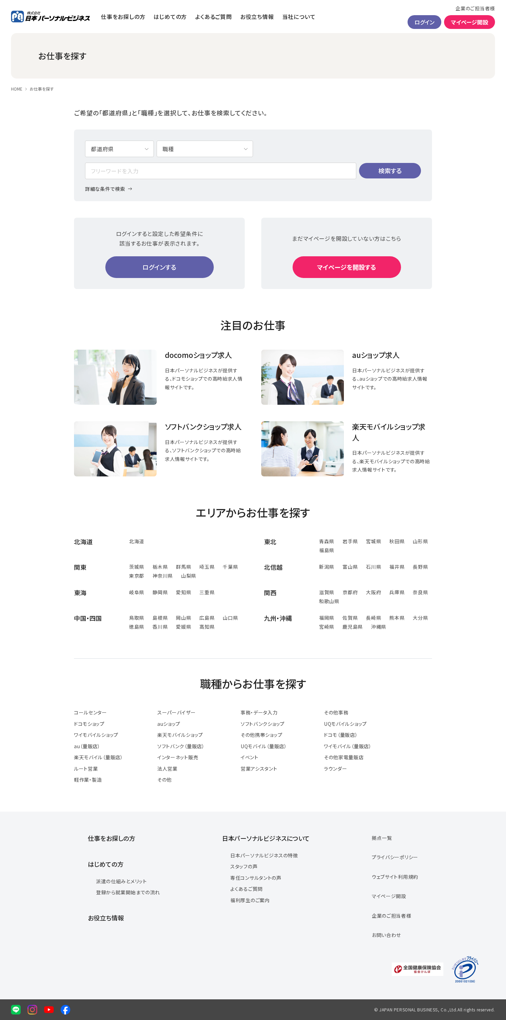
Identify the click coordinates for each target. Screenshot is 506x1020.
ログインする (159, 266)
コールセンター (90, 712)
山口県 (230, 617)
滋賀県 (326, 592)
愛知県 (183, 592)
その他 (164, 779)
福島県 (326, 550)
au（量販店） (87, 746)
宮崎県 (326, 626)
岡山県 (183, 617)
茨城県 (136, 566)
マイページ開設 (469, 22)
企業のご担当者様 (475, 8)
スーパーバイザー (176, 712)
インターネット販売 (177, 757)
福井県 (396, 566)
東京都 (136, 575)
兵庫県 (396, 592)
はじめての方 (170, 16)
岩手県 (350, 541)
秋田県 (396, 541)
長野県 (420, 566)
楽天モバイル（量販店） (98, 757)
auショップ (168, 723)
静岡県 (160, 592)
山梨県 (188, 575)
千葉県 (230, 566)
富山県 (350, 566)
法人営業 (167, 768)
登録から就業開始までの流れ (128, 892)
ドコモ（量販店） (341, 734)
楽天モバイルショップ (180, 734)
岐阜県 (136, 592)
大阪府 (373, 592)
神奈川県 (162, 575)
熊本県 (396, 617)
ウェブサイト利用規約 (395, 876)
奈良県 (420, 592)
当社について (299, 16)
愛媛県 (183, 626)
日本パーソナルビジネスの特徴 (264, 855)
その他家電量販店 (344, 757)
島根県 (160, 617)
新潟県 (326, 566)
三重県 (206, 592)
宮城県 (373, 541)
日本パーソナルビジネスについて (266, 838)
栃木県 (160, 566)
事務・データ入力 (259, 712)
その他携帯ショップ (261, 734)
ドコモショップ (89, 723)
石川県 (373, 566)
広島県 (206, 617)
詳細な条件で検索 (105, 188)
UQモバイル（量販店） (264, 746)
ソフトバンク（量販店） (181, 746)
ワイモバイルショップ (96, 734)
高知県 (206, 626)
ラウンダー (335, 768)
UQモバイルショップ (345, 723)
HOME (16, 89)
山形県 (420, 541)
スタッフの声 (243, 866)
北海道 (136, 541)
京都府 (350, 592)
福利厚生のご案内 (250, 900)
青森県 (326, 541)
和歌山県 (329, 601)
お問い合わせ (386, 934)
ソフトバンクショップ (263, 723)
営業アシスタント (259, 768)
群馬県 (183, 566)
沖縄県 (378, 626)
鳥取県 (136, 617)
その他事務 (336, 712)
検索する (390, 170)
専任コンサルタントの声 (256, 877)
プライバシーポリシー (395, 857)
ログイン (424, 22)
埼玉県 (206, 566)
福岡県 (326, 617)
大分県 (420, 617)
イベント (250, 757)
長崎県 (373, 617)
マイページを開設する (346, 266)
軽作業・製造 (88, 779)
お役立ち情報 (257, 16)
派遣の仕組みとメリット (121, 881)
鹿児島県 (352, 626)
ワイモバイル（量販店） (348, 746)
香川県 (160, 626)
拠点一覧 (382, 837)
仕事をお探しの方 (123, 16)
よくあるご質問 (213, 16)
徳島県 (136, 626)
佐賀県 (350, 617)
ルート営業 (86, 768)
